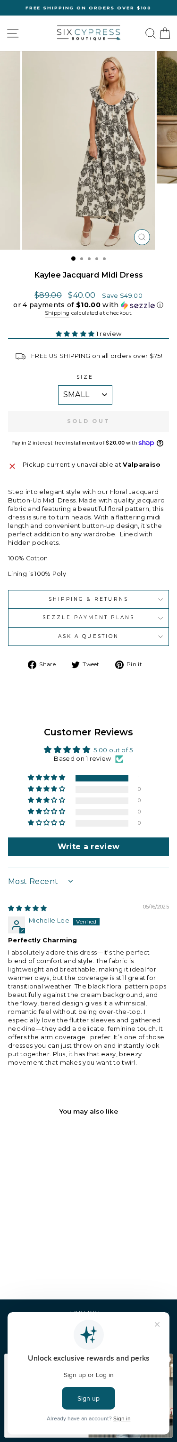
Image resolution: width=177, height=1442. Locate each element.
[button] (88, 305)
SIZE (84, 377)
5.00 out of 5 (113, 750)
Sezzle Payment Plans (88, 617)
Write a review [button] (89, 846)
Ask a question (88, 636)
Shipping (57, 313)
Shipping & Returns (88, 599)
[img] (27, 908)
